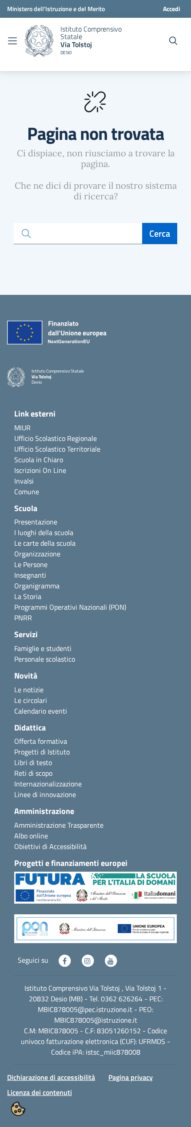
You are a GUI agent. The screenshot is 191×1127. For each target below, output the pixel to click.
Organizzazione (37, 553)
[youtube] (110, 960)
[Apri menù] (12, 40)
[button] (95, 892)
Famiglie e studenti (43, 648)
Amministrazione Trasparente (58, 825)
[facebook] (65, 960)
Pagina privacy (130, 1077)
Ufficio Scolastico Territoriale (57, 449)
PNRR (23, 617)
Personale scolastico (44, 659)
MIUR (22, 427)
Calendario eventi (40, 711)
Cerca (159, 233)
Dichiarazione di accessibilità (51, 1077)
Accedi (171, 8)
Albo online (31, 835)
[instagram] (88, 960)
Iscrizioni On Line (40, 470)
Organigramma (37, 585)
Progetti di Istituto (42, 751)
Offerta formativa (40, 741)
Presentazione (35, 521)
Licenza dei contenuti (39, 1092)
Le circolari (30, 700)
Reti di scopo (33, 773)
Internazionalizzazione (48, 783)
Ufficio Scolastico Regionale (55, 438)
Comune (26, 491)
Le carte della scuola (45, 543)
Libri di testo (33, 762)
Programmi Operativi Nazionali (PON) (70, 607)
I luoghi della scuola (43, 532)
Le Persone (31, 564)
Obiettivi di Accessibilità (50, 846)
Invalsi (24, 481)
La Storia (27, 596)
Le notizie (29, 689)
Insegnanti (30, 575)
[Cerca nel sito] (173, 41)
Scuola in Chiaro (38, 459)
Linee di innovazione (45, 794)
